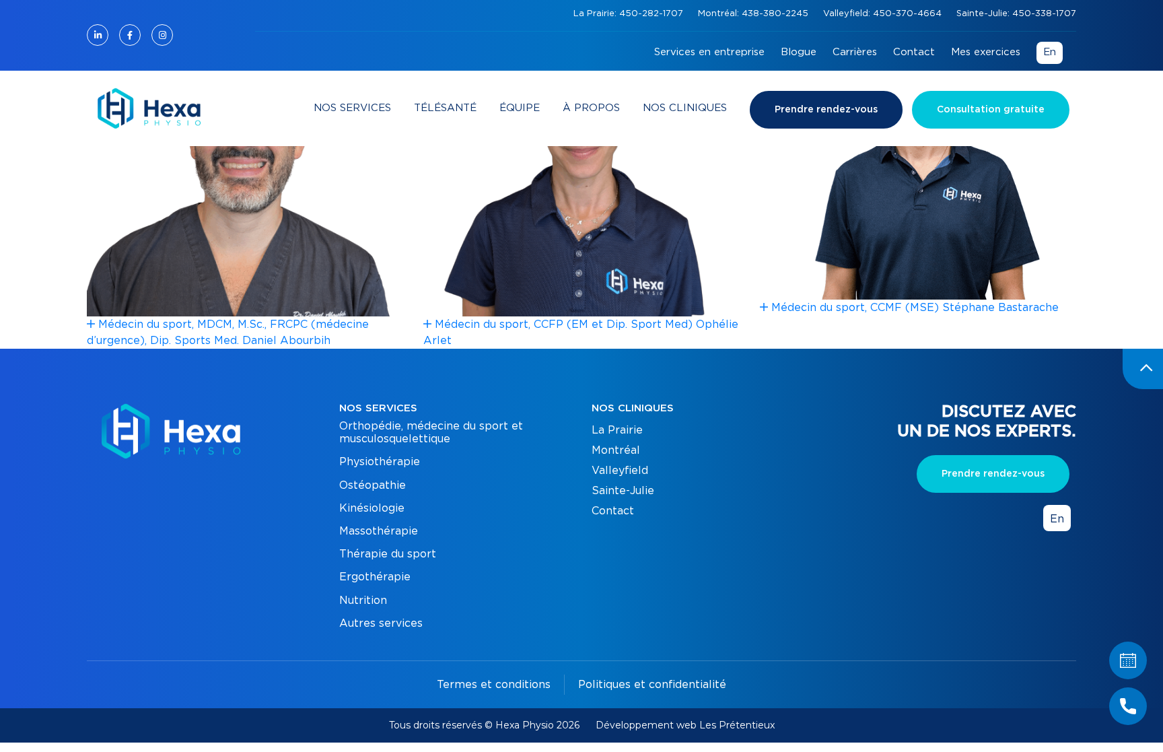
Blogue (798, 52)
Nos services (352, 108)
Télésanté (445, 108)
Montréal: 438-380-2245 (754, 13)
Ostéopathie (372, 485)
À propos (591, 108)
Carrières (855, 52)
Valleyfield (620, 470)
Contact (914, 52)
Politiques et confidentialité (652, 684)
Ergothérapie (375, 577)
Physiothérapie (379, 461)
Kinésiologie (371, 508)
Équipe (519, 108)
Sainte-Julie (623, 490)
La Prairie (617, 430)
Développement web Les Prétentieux (685, 725)
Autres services (381, 623)
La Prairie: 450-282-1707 (629, 13)
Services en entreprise (709, 52)
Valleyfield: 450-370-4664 (883, 13)
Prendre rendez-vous (826, 109)
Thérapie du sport (387, 554)
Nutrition (363, 600)
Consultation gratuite (991, 109)
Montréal (616, 450)
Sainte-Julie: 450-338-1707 (1016, 13)
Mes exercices (985, 52)
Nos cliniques (685, 108)
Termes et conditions (494, 684)
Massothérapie (378, 531)
